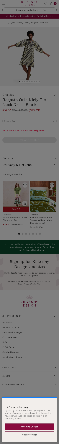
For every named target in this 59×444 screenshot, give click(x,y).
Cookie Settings (29, 434)
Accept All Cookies (29, 426)
